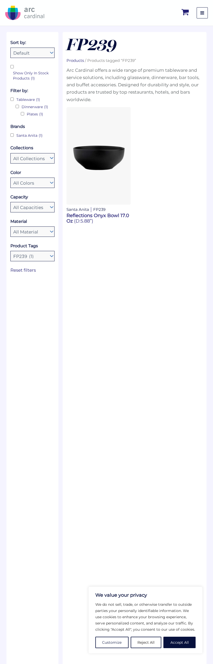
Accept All (179, 642)
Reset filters (23, 270)
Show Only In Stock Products (31, 76)
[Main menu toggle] (202, 12)
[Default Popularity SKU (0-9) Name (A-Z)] (32, 53)
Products (75, 60)
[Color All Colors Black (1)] (32, 183)
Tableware (28, 99)
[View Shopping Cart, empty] (185, 12)
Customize (112, 642)
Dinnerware (35, 107)
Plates (35, 114)
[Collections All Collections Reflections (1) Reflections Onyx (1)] (32, 158)
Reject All (146, 642)
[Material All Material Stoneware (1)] (32, 231)
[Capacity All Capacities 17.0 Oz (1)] (32, 207)
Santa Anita (29, 135)
